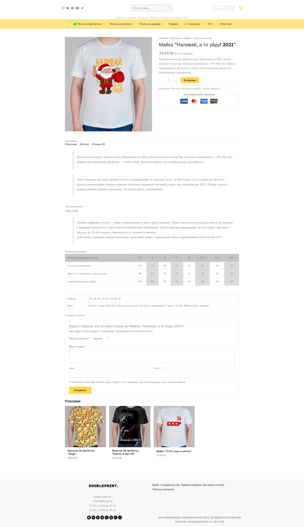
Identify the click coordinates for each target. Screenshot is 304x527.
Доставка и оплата (213, 484)
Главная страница (126, 17)
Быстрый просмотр (85, 444)
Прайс (155, 484)
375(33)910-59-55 (102, 501)
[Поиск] (170, 8)
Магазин (143, 17)
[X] (107, 517)
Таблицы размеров (163, 489)
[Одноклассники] (98, 517)
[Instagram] (63, 8)
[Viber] (111, 517)
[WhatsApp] (115, 517)
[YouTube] (72, 8)
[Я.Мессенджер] (89, 517)
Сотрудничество (170, 484)
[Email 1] (77, 8)
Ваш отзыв (77, 346)
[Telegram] (82, 8)
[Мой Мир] (120, 517)
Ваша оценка (79, 338)
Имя (72, 368)
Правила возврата (191, 484)
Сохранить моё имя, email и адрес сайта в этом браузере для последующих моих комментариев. (129, 382)
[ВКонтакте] (93, 517)
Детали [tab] (84, 144)
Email (158, 368)
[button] (103, 24)
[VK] (67, 8)
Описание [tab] (71, 144)
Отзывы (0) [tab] (98, 144)
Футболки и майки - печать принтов (191, 38)
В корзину (190, 80)
